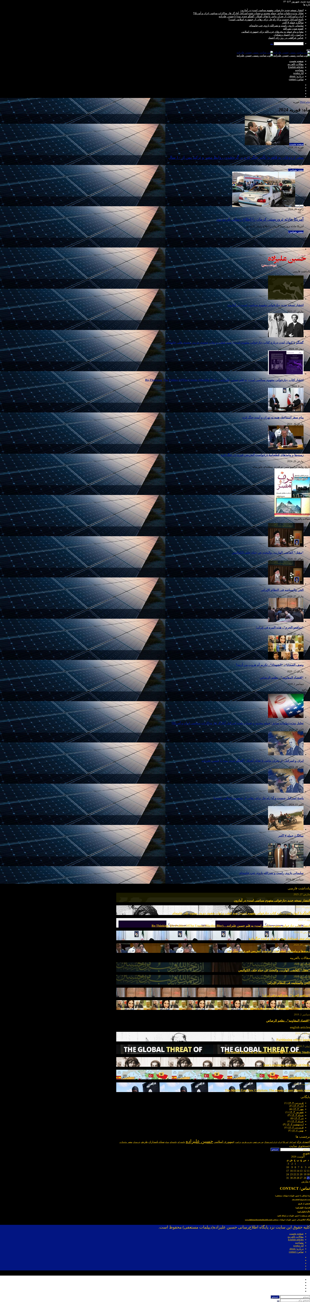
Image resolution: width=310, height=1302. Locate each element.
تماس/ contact (296, 79)
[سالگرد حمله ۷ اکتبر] (286, 829)
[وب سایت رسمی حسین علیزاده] (273, 52)
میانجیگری (123, 1142)
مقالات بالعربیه (296, 64)
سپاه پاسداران (156, 1141)
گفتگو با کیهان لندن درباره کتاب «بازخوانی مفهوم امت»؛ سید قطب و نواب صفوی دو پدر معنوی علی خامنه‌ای (235, 342)
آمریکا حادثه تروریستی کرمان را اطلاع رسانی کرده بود (260, 219)
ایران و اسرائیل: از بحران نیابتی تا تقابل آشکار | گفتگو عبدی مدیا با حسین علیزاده (261, 16)
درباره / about (296, 76)
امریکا (285, 1142)
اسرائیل (292, 1142)
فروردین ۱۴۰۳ (296, 1127)
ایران (280, 1142)
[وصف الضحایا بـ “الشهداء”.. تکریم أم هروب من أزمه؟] (286, 658)
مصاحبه (299, 70)
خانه (307, 102)
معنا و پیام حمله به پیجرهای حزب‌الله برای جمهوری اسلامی (272, 31)
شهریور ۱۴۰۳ (296, 1112)
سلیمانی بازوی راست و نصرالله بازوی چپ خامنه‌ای (276, 25)
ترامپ (238, 1142)
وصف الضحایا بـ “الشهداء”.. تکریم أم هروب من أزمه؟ (270, 665)
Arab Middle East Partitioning (289, 1077)
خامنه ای (181, 1142)
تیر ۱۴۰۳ (299, 1118)
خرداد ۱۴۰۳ (297, 1121)
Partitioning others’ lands (293, 1039)
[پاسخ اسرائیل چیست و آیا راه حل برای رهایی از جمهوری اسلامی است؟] (286, 791)
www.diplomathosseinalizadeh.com (258, 1220)
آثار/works (298, 73)
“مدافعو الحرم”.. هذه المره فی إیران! (280, 627)
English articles (296, 67)
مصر (130, 1142)
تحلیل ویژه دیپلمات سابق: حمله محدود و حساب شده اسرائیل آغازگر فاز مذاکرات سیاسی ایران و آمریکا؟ (248, 13)
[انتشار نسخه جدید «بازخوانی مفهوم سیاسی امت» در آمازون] (286, 298)
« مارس (305, 1181)
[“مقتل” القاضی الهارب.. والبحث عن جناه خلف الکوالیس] (286, 546)
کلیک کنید (299, 1208)
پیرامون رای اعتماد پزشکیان (289, 34)
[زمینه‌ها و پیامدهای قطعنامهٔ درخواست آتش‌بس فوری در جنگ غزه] (286, 448)
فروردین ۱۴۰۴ (296, 1103)
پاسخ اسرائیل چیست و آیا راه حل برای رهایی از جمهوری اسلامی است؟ (266, 19)
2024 (302, 102)
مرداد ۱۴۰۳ (297, 1115)
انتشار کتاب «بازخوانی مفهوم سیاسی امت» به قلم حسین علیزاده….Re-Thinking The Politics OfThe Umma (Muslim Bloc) (224, 380)
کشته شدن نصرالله (293, 28)
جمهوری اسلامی (224, 1141)
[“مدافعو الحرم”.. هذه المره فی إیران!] (286, 621)
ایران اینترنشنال (270, 1142)
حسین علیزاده (199, 1141)
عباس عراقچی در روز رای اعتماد (286, 37)
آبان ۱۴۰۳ (298, 1106)
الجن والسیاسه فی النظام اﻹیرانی (282, 590)
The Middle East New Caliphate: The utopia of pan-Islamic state (267, 1090)
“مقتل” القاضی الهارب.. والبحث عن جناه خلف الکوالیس (268, 552)
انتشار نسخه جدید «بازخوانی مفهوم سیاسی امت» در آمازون (272, 10)
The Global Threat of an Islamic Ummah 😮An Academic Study (267, 1052)
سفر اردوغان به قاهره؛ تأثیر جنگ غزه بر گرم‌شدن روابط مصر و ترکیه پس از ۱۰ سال (236, 157)
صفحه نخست (296, 61)
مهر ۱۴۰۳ (298, 1109)
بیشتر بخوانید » (296, 170)
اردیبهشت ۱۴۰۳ (295, 1124)
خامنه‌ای (173, 1142)
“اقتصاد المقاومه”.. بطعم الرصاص (282, 677)
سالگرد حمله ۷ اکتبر (293, 22)
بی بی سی (258, 1142)
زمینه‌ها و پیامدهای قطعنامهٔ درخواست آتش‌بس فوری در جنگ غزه (262, 455)
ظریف (144, 1141)
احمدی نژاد (303, 1141)
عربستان (136, 1142)
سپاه (167, 1142)
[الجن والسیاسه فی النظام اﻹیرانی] (286, 583)
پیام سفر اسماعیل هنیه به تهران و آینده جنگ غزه (273, 417)
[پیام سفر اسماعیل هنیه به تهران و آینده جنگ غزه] (286, 411)
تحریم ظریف (247, 1142)
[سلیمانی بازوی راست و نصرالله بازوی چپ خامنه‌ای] (286, 866)
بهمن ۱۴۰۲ (298, 1130)
